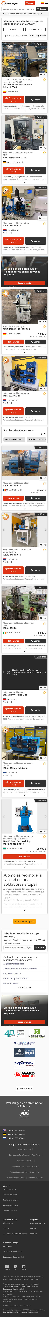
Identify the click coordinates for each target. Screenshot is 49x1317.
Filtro (14, 29)
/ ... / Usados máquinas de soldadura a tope (22, 14)
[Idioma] (42, 3)
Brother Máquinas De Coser (15, 978)
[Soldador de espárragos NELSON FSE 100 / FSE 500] (24, 306)
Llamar (37, 99)
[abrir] (24, 111)
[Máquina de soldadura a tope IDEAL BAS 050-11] (24, 203)
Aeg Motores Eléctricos (13, 963)
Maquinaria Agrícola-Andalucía (24, 1166)
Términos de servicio (23, 1312)
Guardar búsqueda (25, 921)
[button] (46, 3)
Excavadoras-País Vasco (15, 1178)
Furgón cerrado (24, 1149)
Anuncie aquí (25, 1088)
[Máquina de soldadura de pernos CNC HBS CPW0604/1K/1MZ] (24, 132)
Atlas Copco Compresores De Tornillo (20, 968)
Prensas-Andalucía (35, 1178)
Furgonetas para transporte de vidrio (24, 1172)
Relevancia (36, 29)
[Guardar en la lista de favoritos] (44, 79)
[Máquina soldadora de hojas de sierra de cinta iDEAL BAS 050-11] (24, 530)
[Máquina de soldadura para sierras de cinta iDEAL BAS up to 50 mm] (24, 743)
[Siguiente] (45, 59)
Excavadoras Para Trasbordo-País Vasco (24, 1155)
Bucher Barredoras (11, 983)
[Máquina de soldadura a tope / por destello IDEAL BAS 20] (24, 603)
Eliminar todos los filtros (16, 36)
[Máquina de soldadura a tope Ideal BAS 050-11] (24, 373)
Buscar (42, 9)
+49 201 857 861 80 (16, 1130)
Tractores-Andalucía (24, 1161)
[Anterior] (4, 59)
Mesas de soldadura (14, 439)
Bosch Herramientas (12, 973)
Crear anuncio (24, 283)
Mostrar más (25, 987)
